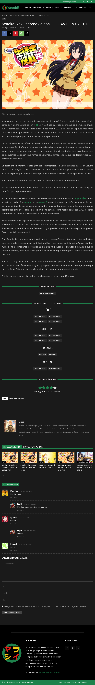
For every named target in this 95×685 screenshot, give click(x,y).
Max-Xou (14, 491)
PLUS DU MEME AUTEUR (33, 447)
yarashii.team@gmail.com (49, 672)
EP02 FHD (52, 354)
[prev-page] (3, 475)
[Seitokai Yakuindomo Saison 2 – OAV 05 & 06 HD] (29, 457)
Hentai (67, 8)
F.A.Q (75, 8)
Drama (48, 8)
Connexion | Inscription (69, 2)
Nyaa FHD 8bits (40, 368)
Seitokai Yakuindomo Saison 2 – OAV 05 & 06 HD (28, 467)
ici (37, 124)
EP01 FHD (42, 354)
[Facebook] (83, 1)
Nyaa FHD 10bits (54, 368)
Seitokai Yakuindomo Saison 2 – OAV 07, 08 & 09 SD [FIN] (9, 467)
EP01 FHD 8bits (40, 316)
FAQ (60, 682)
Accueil (28, 8)
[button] (90, 8)
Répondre (13, 497)
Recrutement (82, 682)
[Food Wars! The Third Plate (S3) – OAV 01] (47, 457)
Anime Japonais (83, 462)
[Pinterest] (15, 33)
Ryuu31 (13, 517)
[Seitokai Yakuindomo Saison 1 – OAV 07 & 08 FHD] (85, 457)
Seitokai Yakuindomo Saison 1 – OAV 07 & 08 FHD (84, 467)
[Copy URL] (26, 33)
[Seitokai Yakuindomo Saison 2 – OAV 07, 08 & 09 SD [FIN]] (10, 457)
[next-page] (7, 475)
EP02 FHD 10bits (54, 321)
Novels (57, 8)
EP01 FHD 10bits (54, 316)
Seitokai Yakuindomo (47, 293)
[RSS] (87, 1)
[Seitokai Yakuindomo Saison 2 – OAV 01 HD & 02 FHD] (66, 457)
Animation (37, 8)
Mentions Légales (70, 682)
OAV (10, 15)
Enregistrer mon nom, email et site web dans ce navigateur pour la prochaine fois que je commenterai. (45, 606)
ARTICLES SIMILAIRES (11, 447)
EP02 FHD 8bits (40, 321)
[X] (91, 1)
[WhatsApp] (21, 33)
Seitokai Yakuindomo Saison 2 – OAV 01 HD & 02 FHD (66, 467)
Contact (82, 8)
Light (6, 28)
